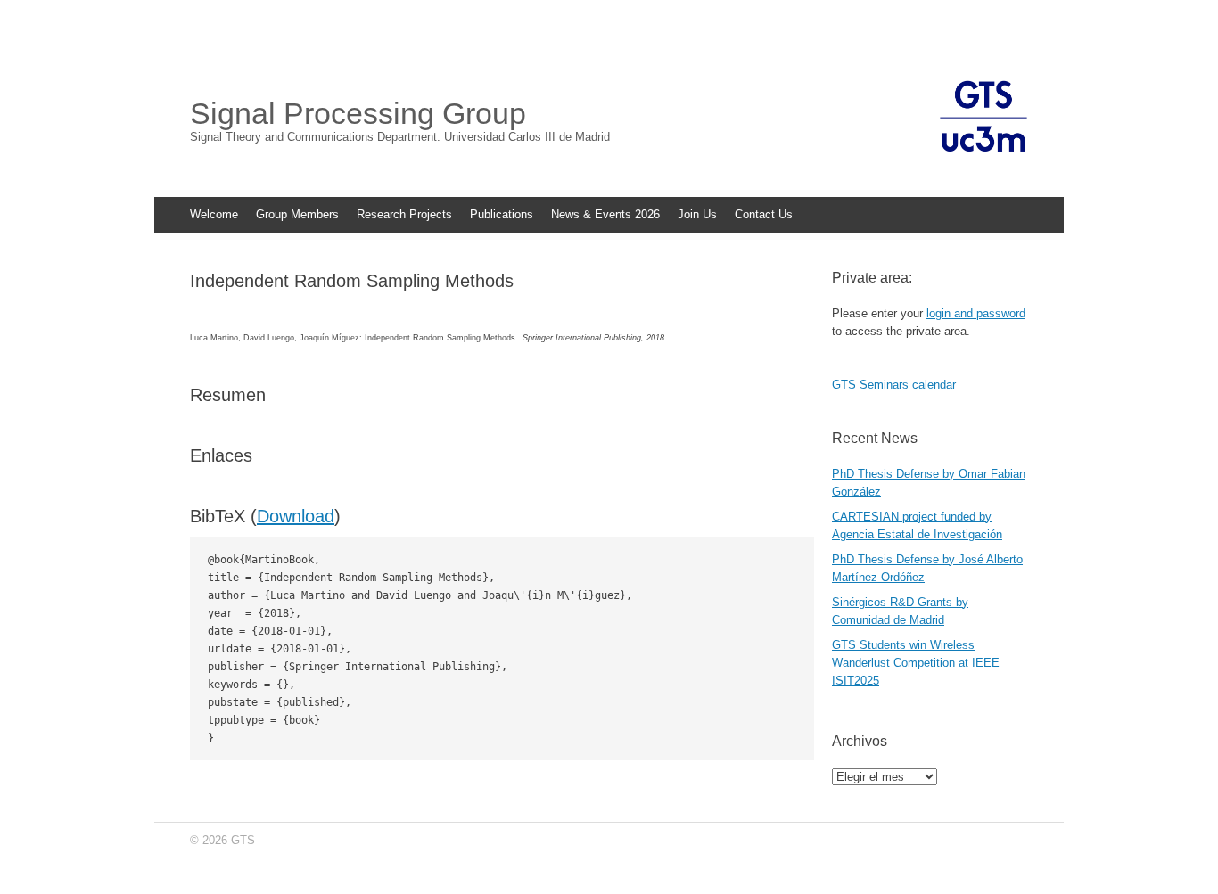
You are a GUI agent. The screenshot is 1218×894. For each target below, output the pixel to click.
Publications (501, 214)
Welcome (214, 214)
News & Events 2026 (605, 214)
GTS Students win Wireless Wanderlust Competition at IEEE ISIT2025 (916, 662)
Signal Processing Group (358, 113)
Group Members (297, 214)
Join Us (697, 214)
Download (295, 516)
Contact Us (764, 214)
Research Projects (404, 214)
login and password (975, 313)
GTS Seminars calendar (894, 384)
